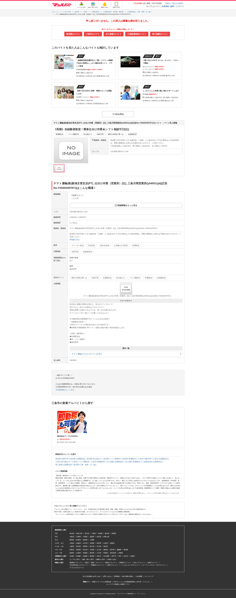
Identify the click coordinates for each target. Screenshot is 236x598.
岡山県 (85, 550)
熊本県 (92, 553)
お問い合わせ (107, 576)
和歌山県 (106, 537)
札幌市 (132, 556)
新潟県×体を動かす (94, 459)
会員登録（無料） (169, 6)
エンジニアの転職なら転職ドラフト (118, 584)
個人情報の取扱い (128, 576)
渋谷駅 (72, 556)
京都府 (85, 537)
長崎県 (85, 553)
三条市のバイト (93, 34)
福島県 (112, 543)
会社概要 (139, 576)
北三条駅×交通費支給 (115, 462)
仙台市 (126, 556)
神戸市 (114, 556)
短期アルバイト (153, 562)
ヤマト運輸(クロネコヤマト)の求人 (87, 354)
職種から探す (100, 559)
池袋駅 (85, 556)
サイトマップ (149, 576)
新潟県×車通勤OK (129, 459)
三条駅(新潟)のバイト (136, 34)
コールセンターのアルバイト (130, 565)
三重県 (92, 540)
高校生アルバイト (111, 562)
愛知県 (72, 540)
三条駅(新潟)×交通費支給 (152, 462)
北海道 (72, 543)
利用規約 (117, 576)
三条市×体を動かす (62, 462)
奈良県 (99, 537)
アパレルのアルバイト (77, 567)
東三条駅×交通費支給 (63, 465)
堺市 (119, 556)
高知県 (126, 550)
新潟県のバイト (73, 34)
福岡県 (72, 553)
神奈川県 (79, 533)
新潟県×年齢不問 (61, 459)
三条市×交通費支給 (160, 459)
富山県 (92, 546)
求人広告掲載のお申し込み (91, 576)
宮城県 (92, 543)
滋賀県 (92, 537)
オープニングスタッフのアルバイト (154, 565)
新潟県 (78, 546)
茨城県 (100, 533)
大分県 (99, 553)
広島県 (92, 550)
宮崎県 (105, 553)
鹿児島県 (113, 553)
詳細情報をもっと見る (127, 205)
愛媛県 (119, 550)
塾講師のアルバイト (76, 562)
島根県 (78, 550)
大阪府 (72, 537)
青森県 (78, 543)
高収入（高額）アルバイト (94, 562)
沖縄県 (120, 553)
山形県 (105, 543)
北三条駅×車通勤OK (132, 462)
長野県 (85, 546)
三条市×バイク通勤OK (80, 462)
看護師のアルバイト (97, 565)
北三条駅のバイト (113, 34)
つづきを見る (118, 114)
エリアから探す (75, 559)
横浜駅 (92, 556)
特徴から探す (112, 559)
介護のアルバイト (112, 565)
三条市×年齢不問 (144, 459)
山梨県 (72, 546)
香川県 (112, 550)
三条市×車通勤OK (98, 462)
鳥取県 (72, 550)
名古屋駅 (106, 556)
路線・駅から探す (88, 559)
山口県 (99, 550)
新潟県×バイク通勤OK (112, 459)
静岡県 (85, 540)
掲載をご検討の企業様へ (174, 3)
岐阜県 (78, 540)
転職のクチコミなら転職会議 (101, 582)
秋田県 (99, 543)
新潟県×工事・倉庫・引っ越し (85, 465)
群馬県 (114, 533)
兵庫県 (78, 537)
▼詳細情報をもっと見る (64, 390)
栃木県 (107, 533)
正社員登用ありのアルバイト (79, 565)
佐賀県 (78, 553)
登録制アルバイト (125, 562)
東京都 (72, 533)
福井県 (105, 546)
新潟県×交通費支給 (77, 459)
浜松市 (99, 556)
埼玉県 (87, 533)
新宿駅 (78, 556)
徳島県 (105, 550)
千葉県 (93, 533)
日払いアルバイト (139, 562)
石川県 (99, 546)
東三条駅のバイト (160, 34)
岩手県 (85, 543)
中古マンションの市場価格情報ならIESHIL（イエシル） (132, 582)
